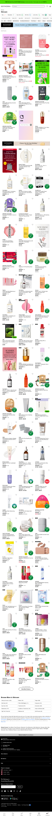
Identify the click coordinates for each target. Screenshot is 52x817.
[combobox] (28, 6)
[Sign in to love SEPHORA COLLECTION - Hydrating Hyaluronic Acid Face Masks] (49, 374)
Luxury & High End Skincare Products (24, 730)
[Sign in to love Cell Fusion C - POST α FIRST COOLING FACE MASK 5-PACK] (49, 590)
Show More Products (26, 689)
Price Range (33, 20)
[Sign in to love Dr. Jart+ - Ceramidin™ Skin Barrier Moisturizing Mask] (16, 542)
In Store (10, 20)
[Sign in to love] (16, 61)
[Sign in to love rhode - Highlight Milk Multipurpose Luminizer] (49, 638)
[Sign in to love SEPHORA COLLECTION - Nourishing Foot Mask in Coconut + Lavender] (16, 199)
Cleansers (43, 727)
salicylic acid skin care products (28, 719)
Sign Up (19, 786)
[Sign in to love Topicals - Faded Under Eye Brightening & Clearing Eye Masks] (16, 275)
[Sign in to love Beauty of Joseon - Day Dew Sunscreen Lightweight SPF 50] (16, 447)
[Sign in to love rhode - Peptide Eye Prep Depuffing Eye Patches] (32, 422)
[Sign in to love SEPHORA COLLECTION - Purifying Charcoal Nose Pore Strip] (49, 87)
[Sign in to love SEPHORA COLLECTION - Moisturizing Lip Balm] (32, 566)
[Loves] (47, 6)
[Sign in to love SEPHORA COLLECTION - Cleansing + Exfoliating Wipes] (32, 61)
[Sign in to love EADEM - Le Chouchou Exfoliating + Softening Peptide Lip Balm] (16, 225)
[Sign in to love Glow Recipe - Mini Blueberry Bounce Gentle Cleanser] (32, 638)
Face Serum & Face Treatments (13, 728)
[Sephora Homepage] (5, 6)
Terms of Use (9, 804)
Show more (3, 721)
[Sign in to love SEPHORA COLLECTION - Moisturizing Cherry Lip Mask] (16, 250)
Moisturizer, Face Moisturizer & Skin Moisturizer (30, 727)
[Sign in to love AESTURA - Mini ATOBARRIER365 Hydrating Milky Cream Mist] (49, 566)
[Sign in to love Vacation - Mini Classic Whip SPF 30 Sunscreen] (49, 324)
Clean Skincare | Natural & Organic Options (34, 728)
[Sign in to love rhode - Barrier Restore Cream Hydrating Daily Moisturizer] (32, 399)
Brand (39, 20)
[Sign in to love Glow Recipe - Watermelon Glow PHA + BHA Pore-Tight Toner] (16, 663)
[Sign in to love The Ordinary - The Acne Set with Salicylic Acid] (32, 495)
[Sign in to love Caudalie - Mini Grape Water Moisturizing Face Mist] (16, 495)
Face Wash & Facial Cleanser (14, 727)
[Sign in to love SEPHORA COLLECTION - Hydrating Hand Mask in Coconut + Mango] (49, 663)
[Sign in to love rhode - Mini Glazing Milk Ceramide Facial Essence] (49, 518)
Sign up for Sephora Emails (7, 784)
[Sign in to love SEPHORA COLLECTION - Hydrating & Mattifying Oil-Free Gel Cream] (32, 542)
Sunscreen (23, 728)
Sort (4, 20)
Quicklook (26, 47)
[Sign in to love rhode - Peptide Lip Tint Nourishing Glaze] (32, 250)
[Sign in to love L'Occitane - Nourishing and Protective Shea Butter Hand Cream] (49, 447)
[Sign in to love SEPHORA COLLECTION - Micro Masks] (49, 495)
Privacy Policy (3, 804)
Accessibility (14, 804)
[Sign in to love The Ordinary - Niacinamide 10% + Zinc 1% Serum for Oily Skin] (49, 149)
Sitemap (19, 804)
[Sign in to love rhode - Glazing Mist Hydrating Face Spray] (16, 613)
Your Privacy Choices (25, 804)
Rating (44, 20)
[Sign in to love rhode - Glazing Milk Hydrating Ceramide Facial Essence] (16, 87)
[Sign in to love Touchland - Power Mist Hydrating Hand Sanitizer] (49, 35)
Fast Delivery (16, 20)
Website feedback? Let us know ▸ (26, 735)
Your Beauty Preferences (24, 20)
